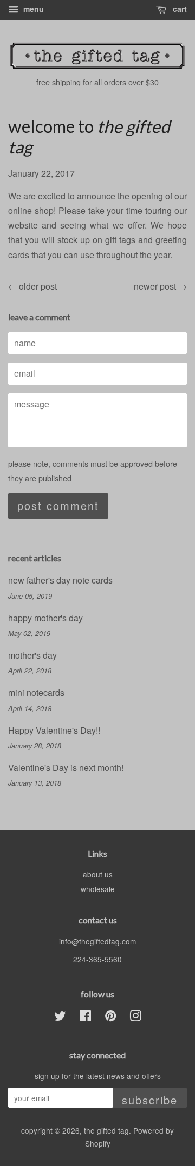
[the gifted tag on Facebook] (85, 1017)
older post (38, 286)
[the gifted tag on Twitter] (60, 1017)
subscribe (150, 1100)
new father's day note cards (60, 580)
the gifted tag (106, 1130)
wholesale (98, 888)
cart (179, 8)
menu (32, 8)
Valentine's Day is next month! (65, 767)
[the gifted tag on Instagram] (135, 1017)
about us (98, 874)
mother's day (32, 655)
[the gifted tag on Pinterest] (110, 1017)
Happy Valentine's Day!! (54, 730)
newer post (155, 286)
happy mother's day (45, 618)
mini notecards (36, 692)
